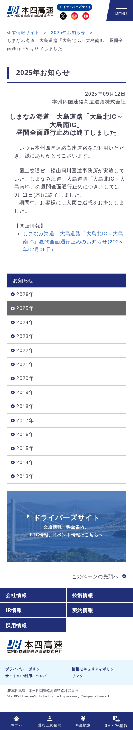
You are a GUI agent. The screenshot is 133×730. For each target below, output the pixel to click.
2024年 (25, 322)
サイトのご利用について (26, 676)
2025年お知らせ (68, 32)
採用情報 (16, 625)
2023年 (25, 336)
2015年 (25, 448)
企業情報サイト (23, 32)
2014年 (25, 462)
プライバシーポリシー (24, 669)
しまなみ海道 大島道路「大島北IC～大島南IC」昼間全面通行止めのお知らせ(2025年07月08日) (73, 241)
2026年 (25, 294)
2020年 (25, 378)
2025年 (25, 308)
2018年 (25, 406)
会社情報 (16, 595)
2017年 (25, 420)
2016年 (25, 434)
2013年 (25, 476)
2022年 (25, 350)
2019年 (25, 392)
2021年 (25, 364)
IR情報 (14, 610)
